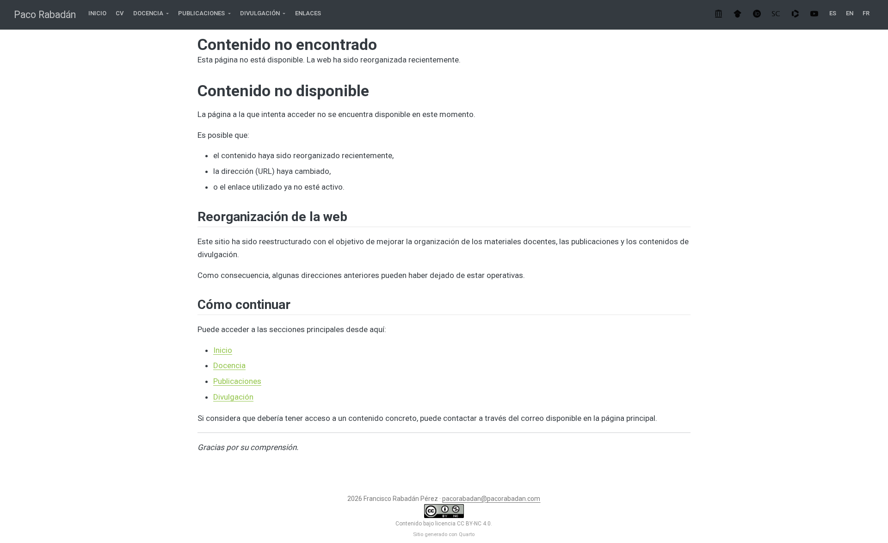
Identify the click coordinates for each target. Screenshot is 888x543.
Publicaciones (237, 381)
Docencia (229, 365)
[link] (151, 14)
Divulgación (233, 396)
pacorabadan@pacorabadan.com (491, 498)
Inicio (222, 350)
